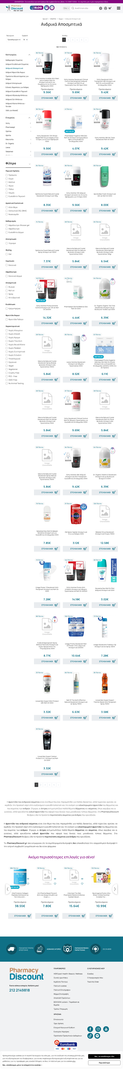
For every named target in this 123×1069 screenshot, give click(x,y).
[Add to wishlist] (28, 884)
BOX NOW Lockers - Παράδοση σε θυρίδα (66, 1003)
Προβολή (25, 36)
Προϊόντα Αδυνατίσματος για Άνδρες (17, 77)
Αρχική (45, 19)
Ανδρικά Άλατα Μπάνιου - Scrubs (16, 104)
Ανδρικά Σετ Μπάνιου (14, 99)
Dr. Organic (19, 143)
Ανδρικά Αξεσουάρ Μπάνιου (16, 95)
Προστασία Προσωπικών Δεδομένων (68, 1036)
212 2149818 (19, 990)
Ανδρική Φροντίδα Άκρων (15, 72)
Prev (8, 889)
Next (114, 889)
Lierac (19, 147)
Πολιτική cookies (60, 986)
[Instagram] (98, 1029)
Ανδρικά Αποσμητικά (14, 68)
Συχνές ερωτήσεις (61, 978)
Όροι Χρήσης (59, 1023)
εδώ (73, 1061)
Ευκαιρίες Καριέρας (61, 1031)
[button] (73, 8)
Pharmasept (19, 127)
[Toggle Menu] (119, 8)
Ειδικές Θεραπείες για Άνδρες (17, 87)
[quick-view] (28, 879)
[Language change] (101, 6)
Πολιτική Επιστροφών (62, 990)
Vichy (19, 123)
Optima (19, 131)
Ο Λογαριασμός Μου (95, 978)
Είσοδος (90, 974)
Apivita (19, 135)
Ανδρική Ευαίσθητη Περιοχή (16, 91)
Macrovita (19, 139)
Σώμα (61, 19)
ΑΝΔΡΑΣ (53, 19)
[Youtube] (106, 1029)
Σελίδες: (65, 36)
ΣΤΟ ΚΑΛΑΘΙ (47, 98)
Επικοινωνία (58, 1019)
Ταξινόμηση (10, 36)
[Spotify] (97, 1036)
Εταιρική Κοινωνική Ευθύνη (64, 1027)
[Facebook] (90, 1029)
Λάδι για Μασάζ (12, 110)
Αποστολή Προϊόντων (62, 998)
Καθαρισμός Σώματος (14, 60)
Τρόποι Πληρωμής (61, 1009)
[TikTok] (90, 1036)
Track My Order (93, 982)
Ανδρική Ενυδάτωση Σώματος (17, 64)
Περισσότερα (104, 1063)
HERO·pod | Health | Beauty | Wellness (68, 974)
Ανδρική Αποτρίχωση (14, 83)
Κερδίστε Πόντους (61, 982)
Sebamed (19, 151)
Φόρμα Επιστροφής (61, 994)
